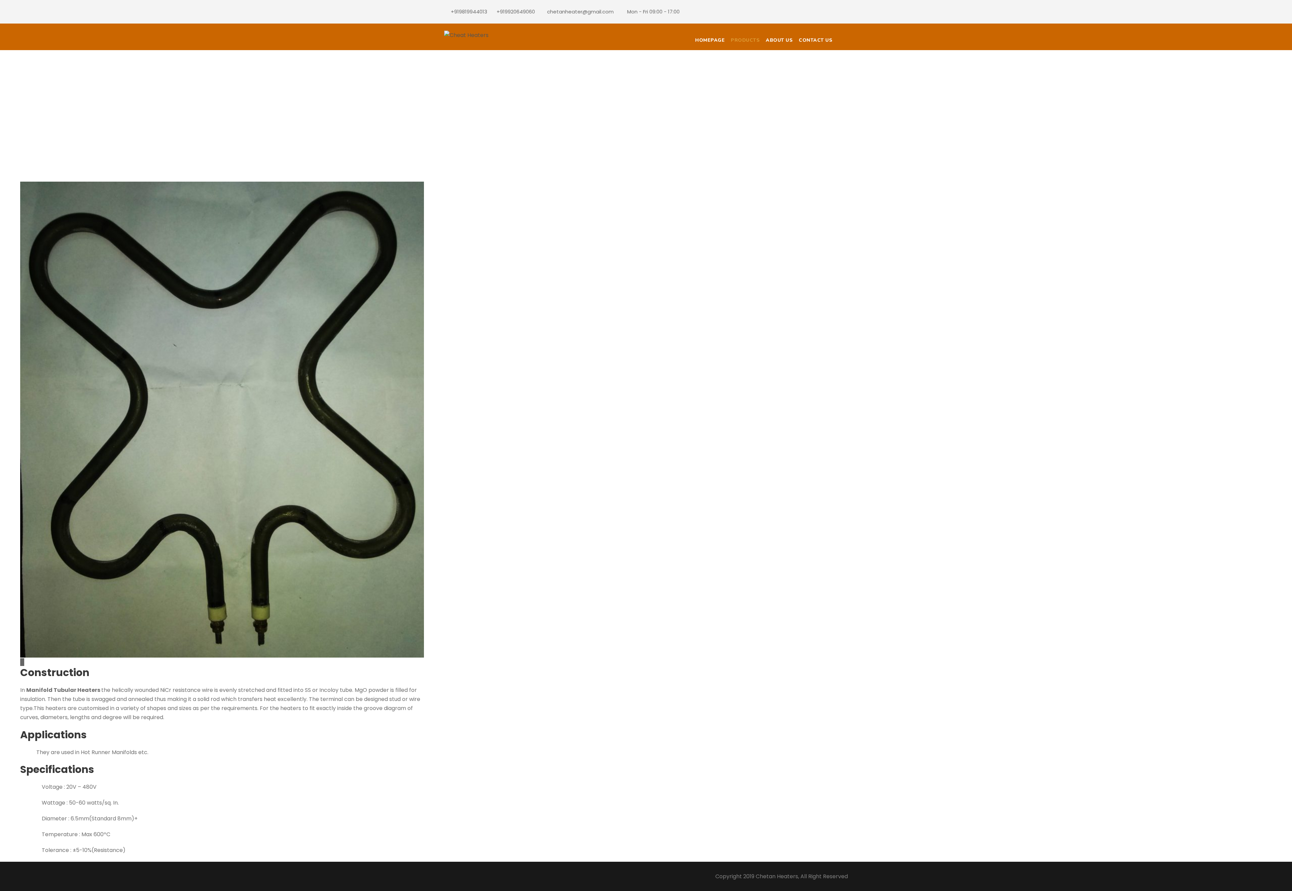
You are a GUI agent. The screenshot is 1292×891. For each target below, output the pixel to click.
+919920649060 (516, 11)
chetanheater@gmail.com (580, 11)
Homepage (710, 40)
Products (745, 40)
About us (779, 40)
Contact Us (815, 40)
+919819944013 (469, 11)
